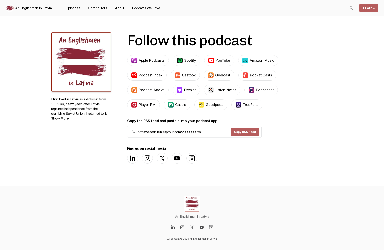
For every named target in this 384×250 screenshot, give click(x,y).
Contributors (97, 8)
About (119, 8)
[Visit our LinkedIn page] (173, 227)
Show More (60, 118)
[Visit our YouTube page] (202, 227)
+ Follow (368, 8)
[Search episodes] (351, 8)
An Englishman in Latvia (33, 8)
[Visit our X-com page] (192, 227)
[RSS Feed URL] (133, 132)
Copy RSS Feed (245, 131)
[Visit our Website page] (211, 227)
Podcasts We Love (146, 8)
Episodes (73, 8)
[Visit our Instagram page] (182, 227)
